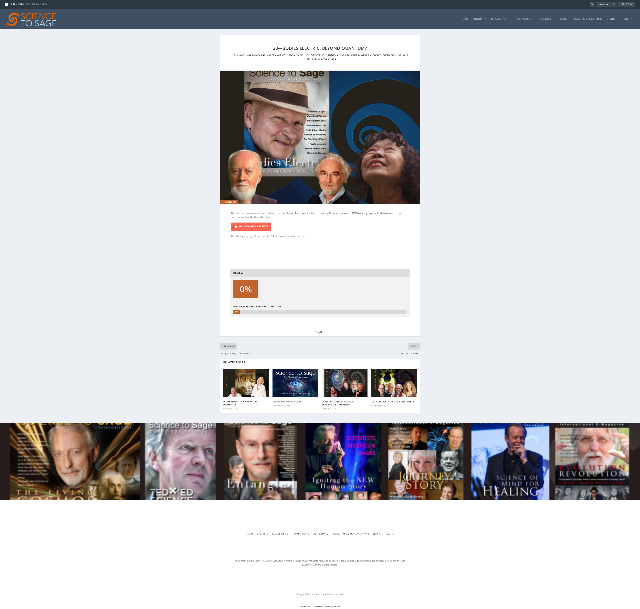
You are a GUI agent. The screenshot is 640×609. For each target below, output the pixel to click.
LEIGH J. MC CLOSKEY (37, 4)
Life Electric (343, 54)
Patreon (376, 54)
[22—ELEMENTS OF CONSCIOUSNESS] (394, 383)
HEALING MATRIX (298, 54)
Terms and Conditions (311, 606)
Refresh (276, 236)
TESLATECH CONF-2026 (587, 19)
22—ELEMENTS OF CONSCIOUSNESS (392, 401)
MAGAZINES (498, 19)
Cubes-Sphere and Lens (286, 401)
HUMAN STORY (318, 54)
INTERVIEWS (522, 19)
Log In (628, 19)
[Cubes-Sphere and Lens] (295, 383)
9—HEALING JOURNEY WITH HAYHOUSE (240, 403)
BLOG (563, 19)
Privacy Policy (332, 606)
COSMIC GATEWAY (277, 54)
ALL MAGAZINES (256, 54)
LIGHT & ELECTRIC (360, 54)
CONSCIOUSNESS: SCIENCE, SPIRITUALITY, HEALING (338, 403)
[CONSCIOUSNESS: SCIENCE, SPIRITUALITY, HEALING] (345, 383)
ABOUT (478, 19)
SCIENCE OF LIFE (327, 58)
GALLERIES (545, 19)
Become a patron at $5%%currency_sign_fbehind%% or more (362, 213)
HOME (464, 19)
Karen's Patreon (295, 213)
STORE (611, 19)
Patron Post (388, 54)
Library (331, 54)
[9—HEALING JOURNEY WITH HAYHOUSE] (246, 383)
